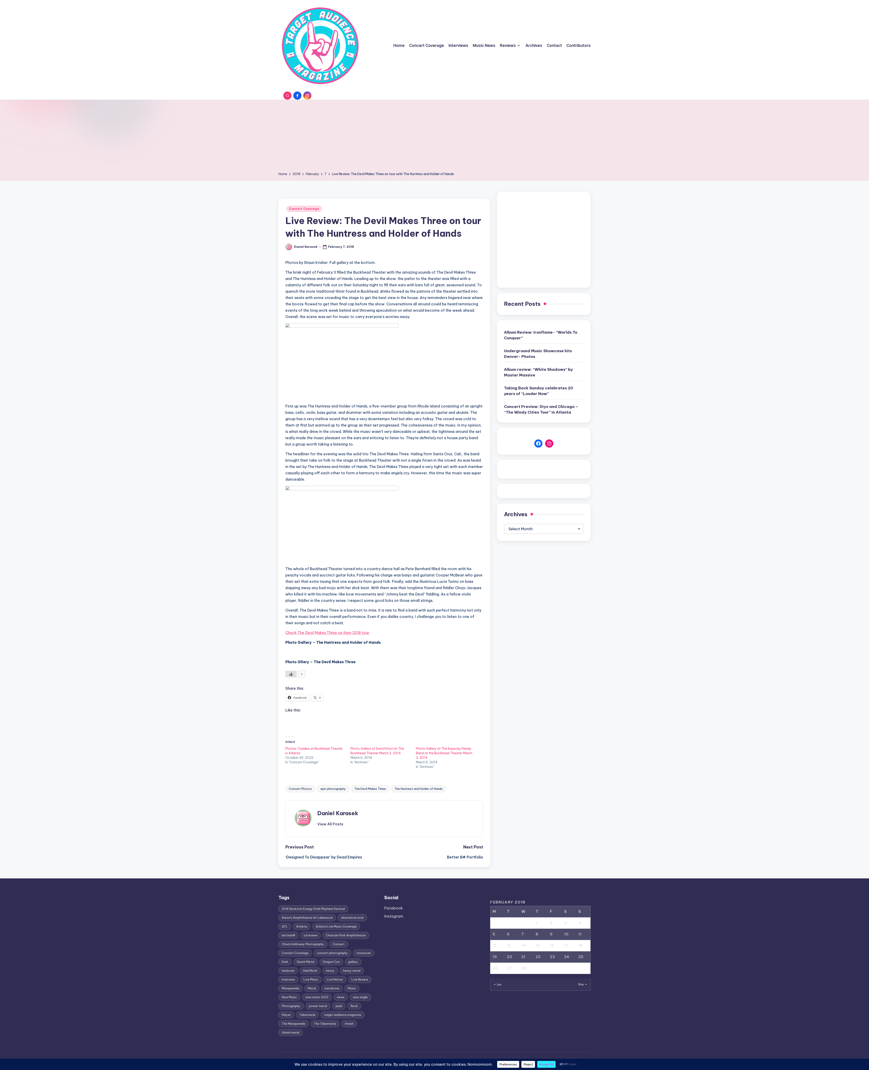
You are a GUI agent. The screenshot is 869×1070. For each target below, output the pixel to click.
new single (360, 997)
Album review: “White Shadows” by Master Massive (538, 372)
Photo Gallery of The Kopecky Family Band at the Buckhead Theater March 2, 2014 (444, 753)
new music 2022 (317, 997)
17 (566, 945)
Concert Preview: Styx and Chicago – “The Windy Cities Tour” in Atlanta (541, 409)
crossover (363, 953)
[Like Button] (291, 674)
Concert (339, 944)
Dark (285, 962)
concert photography (332, 953)
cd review (310, 935)
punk (339, 1006)
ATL (285, 926)
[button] (330, 824)
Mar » (582, 984)
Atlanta (301, 926)
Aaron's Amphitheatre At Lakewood (307, 917)
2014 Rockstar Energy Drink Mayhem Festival (313, 909)
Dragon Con (331, 962)
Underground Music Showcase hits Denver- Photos (538, 353)
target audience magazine (342, 1015)
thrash (349, 1023)
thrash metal (290, 1032)
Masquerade (290, 988)
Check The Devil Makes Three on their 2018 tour (327, 632)
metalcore (332, 988)
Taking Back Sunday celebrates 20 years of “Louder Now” (538, 391)
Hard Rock (310, 970)
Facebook (393, 908)
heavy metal (351, 970)
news (340, 997)
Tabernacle (307, 1015)
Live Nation (335, 979)
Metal (312, 988)
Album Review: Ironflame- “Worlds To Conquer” (540, 335)
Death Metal (305, 962)
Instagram (393, 916)
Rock (354, 1006)
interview (288, 979)
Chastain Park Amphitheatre (346, 935)
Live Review (359, 979)
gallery (353, 962)
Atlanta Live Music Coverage (336, 926)
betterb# (288, 935)
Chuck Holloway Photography (303, 944)
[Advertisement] (434, 137)
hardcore (288, 970)
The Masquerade (293, 1023)
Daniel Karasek (337, 813)
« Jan (498, 984)
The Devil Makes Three (370, 788)
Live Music (310, 979)
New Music (289, 997)
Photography (291, 1006)
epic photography (333, 788)
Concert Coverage (304, 208)
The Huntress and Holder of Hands (418, 788)
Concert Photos (300, 788)
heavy (330, 970)
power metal (318, 1006)
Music (352, 988)
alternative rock (352, 917)
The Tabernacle (325, 1023)
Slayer (286, 1015)
